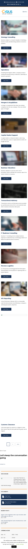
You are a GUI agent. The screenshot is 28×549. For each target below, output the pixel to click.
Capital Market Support (9, 135)
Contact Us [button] (2, 464)
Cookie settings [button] (20, 544)
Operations (5, 70)
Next (18, 444)
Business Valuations (8, 168)
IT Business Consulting (9, 233)
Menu (25, 11)
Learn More (6, 48)
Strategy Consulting (8, 37)
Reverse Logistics (7, 266)
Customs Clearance (8, 424)
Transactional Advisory (9, 200)
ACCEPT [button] (14, 546)
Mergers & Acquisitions (9, 102)
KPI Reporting (6, 298)
